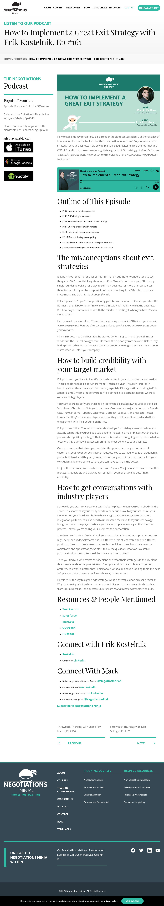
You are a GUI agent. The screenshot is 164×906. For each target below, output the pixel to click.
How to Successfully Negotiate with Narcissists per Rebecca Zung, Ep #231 (26, 128)
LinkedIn (79, 660)
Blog (60, 821)
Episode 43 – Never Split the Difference (26, 106)
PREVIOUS (74, 743)
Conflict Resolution (92, 794)
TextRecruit (70, 609)
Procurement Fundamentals (96, 802)
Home (8, 59)
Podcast (62, 806)
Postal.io (68, 654)
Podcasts (20, 59)
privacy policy (110, 901)
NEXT (141, 743)
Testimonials (99, 7)
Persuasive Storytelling (134, 802)
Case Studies (65, 799)
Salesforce (69, 615)
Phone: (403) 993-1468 (25, 794)
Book (87, 7)
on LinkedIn (88, 687)
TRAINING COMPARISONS (65, 789)
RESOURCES (114, 7)
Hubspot (68, 634)
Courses (57, 7)
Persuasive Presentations (135, 794)
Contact (130, 7)
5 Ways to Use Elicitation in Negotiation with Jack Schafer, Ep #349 (26, 116)
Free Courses (73, 7)
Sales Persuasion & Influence (137, 787)
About (47, 7)
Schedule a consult (149, 8)
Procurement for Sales (94, 787)
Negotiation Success (93, 779)
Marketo (68, 621)
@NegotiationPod (109, 681)
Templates (64, 829)
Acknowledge (132, 901)
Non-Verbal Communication (137, 779)
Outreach (69, 627)
